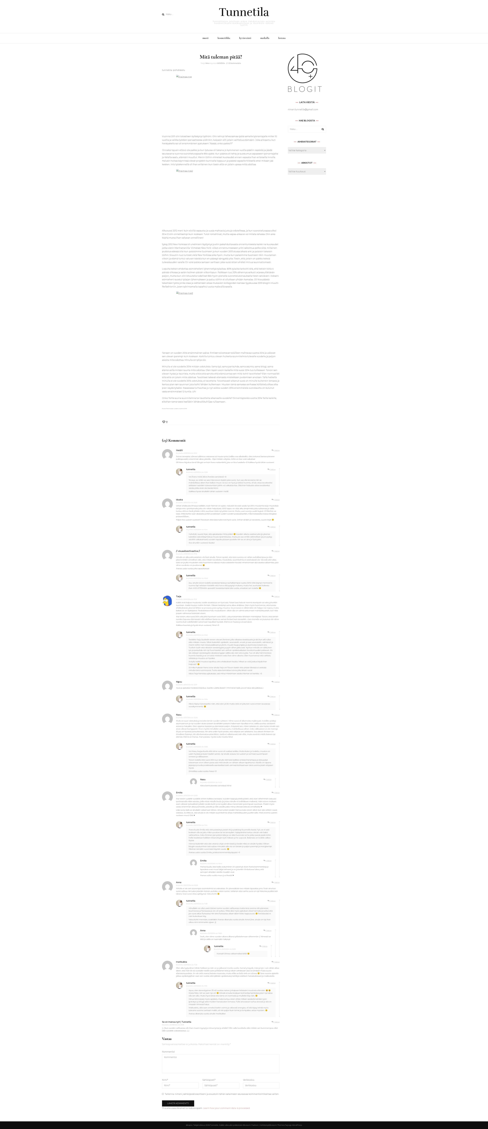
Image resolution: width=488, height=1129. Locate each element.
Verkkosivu (248, 1080)
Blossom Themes (277, 1125)
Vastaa (277, 450)
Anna (178, 882)
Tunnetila (244, 12)
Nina (207, 63)
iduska (179, 499)
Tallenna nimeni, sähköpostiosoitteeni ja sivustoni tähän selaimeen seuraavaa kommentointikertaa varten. (222, 1094)
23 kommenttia (234, 63)
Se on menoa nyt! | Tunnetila (176, 1022)
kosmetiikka (224, 38)
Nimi (165, 1080)
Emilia (179, 792)
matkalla (264, 38)
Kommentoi (168, 1052)
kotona (282, 38)
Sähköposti (209, 1080)
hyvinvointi (245, 38)
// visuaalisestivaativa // (188, 551)
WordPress (297, 1125)
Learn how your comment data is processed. (226, 1108)
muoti (205, 38)
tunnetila (190, 469)
